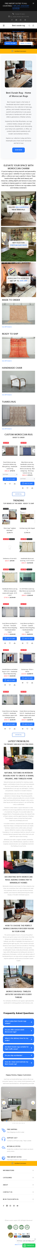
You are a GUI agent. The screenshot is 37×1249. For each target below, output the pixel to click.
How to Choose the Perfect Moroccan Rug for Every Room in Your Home (18, 928)
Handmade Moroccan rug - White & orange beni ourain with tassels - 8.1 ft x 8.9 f (9, 592)
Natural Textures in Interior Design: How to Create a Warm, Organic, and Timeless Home (18, 775)
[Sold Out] (27, 516)
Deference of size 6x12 (9, 558)
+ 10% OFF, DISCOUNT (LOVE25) (20, 7)
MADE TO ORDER (26, 43)
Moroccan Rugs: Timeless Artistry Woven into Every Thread (18, 994)
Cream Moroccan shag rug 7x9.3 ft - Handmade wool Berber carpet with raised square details (27, 714)
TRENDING (18, 500)
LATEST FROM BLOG (18, 741)
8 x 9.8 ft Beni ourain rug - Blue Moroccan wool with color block (27, 591)
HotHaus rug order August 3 (27, 529)
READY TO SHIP (10, 43)
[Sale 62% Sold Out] (9, 547)
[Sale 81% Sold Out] (10, 577)
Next (34, 451)
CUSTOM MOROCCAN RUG (19, 434)
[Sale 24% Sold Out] (27, 577)
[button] (4, 1103)
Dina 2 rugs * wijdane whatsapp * (10, 529)
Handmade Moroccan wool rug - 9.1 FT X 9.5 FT (27, 559)
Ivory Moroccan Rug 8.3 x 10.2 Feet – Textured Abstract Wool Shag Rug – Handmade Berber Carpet (9, 627)
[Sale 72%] (27, 612)
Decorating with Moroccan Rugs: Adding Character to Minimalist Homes (18, 880)
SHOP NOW (18, 150)
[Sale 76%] (10, 451)
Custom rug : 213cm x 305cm (27, 670)
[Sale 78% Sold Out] (27, 547)
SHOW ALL (18, 494)
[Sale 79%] (10, 612)
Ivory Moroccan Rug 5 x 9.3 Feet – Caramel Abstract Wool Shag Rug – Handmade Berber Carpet (27, 627)
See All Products (7, 327)
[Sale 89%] (27, 658)
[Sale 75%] (10, 658)
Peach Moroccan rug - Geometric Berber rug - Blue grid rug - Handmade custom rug (9, 465)
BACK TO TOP (18, 1245)
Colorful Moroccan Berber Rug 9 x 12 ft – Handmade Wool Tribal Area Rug (9, 671)
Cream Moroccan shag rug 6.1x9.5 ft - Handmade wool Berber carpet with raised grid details (9, 714)
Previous (3, 451)
